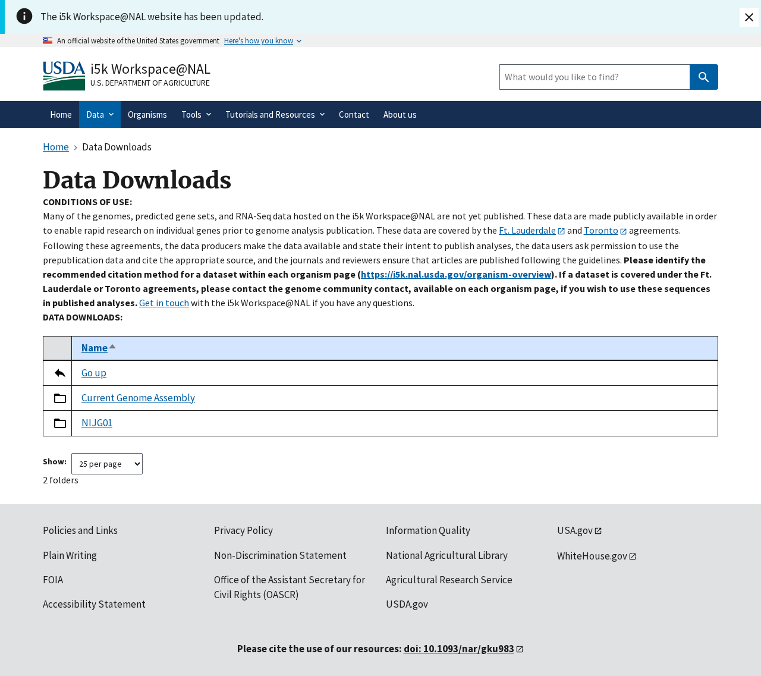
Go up (93, 372)
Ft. (527, 230)
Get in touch (164, 303)
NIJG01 (96, 422)
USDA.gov (407, 604)
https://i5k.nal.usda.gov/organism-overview (456, 274)
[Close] (749, 17)
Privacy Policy (243, 530)
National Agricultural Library (447, 555)
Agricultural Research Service (449, 579)
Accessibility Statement (94, 604)
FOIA (53, 579)
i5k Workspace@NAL (150, 68)
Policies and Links (80, 530)
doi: (459, 648)
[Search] (704, 77)
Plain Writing (70, 555)
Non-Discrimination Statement (280, 555)
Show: (55, 461)
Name (99, 347)
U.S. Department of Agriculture (150, 82)
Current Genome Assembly (138, 397)
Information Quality (428, 530)
